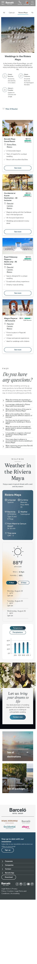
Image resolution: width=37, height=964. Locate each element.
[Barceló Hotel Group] (10, 3)
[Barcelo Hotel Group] (5, 884)
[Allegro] (26, 827)
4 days (11, 583)
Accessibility (15, 893)
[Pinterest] (32, 884)
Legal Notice (6, 889)
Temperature (18, 628)
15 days (23, 583)
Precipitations (18, 632)
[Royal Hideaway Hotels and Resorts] (10, 822)
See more (17, 168)
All (4, 13)
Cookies (10, 891)
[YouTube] (28, 884)
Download (9, 877)
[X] (24, 884)
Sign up (7, 850)
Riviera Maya (23, 13)
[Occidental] (9, 827)
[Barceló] (26, 822)
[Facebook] (17, 884)
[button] (2, 3)
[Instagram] (20, 884)
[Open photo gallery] (31, 122)
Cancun (11, 13)
